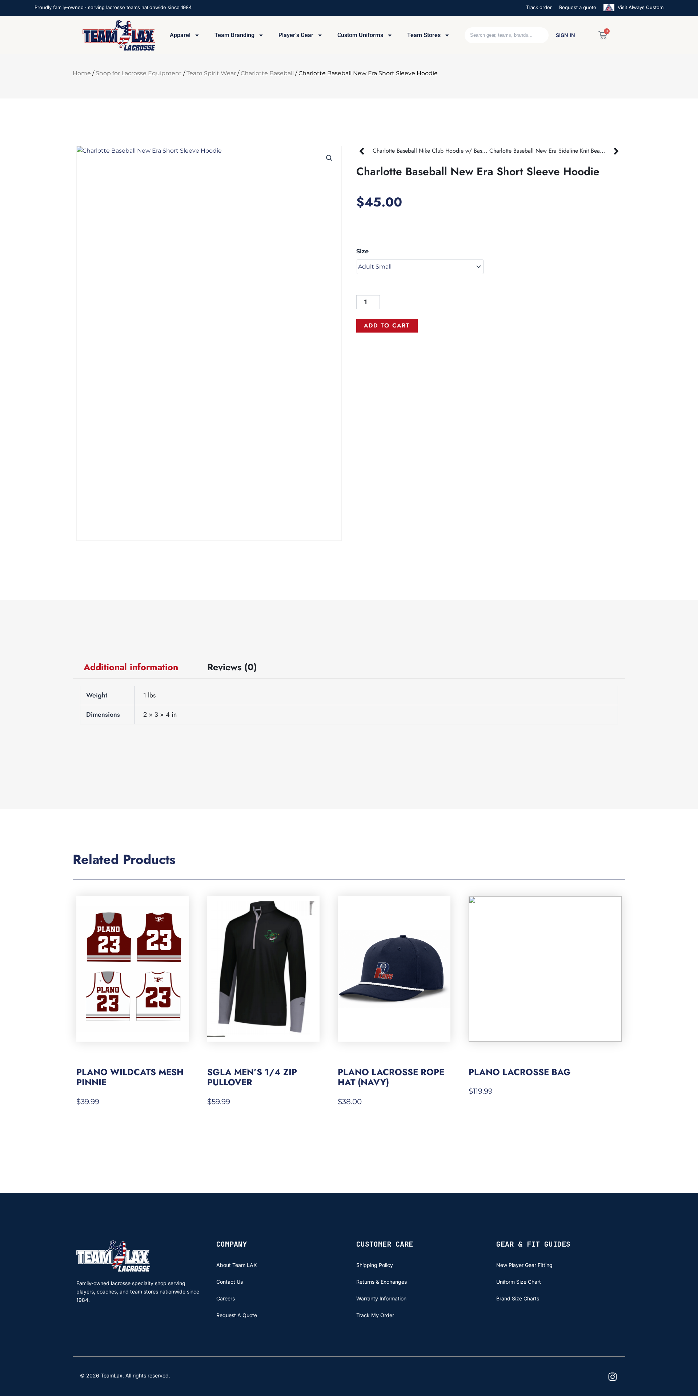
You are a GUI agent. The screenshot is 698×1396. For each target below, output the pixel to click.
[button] (329, 158)
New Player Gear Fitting (524, 1265)
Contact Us (229, 1282)
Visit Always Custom (639, 7)
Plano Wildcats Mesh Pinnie (130, 1077)
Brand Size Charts (517, 1298)
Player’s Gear (295, 35)
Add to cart (387, 325)
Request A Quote (236, 1315)
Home (82, 73)
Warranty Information (381, 1298)
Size (362, 251)
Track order (539, 7)
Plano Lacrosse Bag (520, 1072)
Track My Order (375, 1315)
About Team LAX (236, 1265)
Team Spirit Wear (211, 73)
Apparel (180, 35)
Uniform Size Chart (518, 1282)
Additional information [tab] (131, 666)
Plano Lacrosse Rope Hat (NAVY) (391, 1077)
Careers (225, 1298)
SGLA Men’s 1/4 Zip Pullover (252, 1077)
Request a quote (577, 7)
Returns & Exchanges (381, 1282)
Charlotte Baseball (267, 73)
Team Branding (234, 35)
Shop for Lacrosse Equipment (139, 73)
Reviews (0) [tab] (232, 666)
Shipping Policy (374, 1265)
